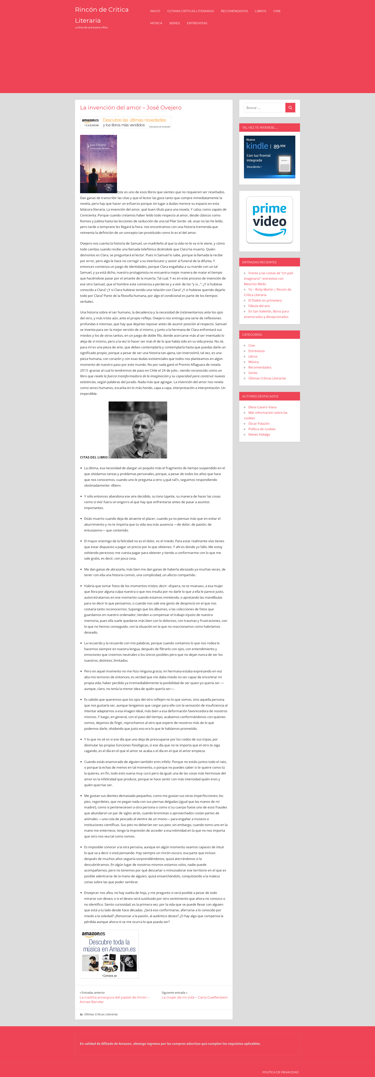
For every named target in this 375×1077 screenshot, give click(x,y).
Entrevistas (197, 23)
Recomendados (234, 11)
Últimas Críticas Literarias (190, 11)
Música (156, 23)
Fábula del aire (259, 306)
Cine (277, 11)
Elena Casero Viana (262, 407)
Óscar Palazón (259, 423)
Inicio (155, 11)
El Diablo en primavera (265, 300)
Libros (260, 11)
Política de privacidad (280, 1072)
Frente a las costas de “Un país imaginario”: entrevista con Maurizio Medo (268, 278)
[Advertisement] (187, 63)
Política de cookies (262, 429)
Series (174, 23)
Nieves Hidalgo (259, 434)
